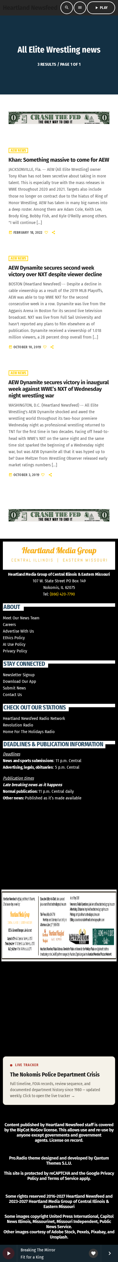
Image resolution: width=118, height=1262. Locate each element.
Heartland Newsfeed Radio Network (34, 718)
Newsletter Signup (19, 674)
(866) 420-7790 (62, 594)
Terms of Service (63, 1178)
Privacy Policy (15, 651)
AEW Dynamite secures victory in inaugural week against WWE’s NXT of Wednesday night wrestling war (59, 389)
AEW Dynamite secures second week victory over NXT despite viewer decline (55, 271)
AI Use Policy (14, 644)
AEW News (18, 150)
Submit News (14, 688)
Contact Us (12, 694)
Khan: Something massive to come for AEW (59, 160)
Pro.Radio (18, 1158)
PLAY (101, 7)
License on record (65, 1140)
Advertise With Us (18, 631)
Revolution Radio (18, 725)
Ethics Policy (14, 637)
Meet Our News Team (21, 618)
